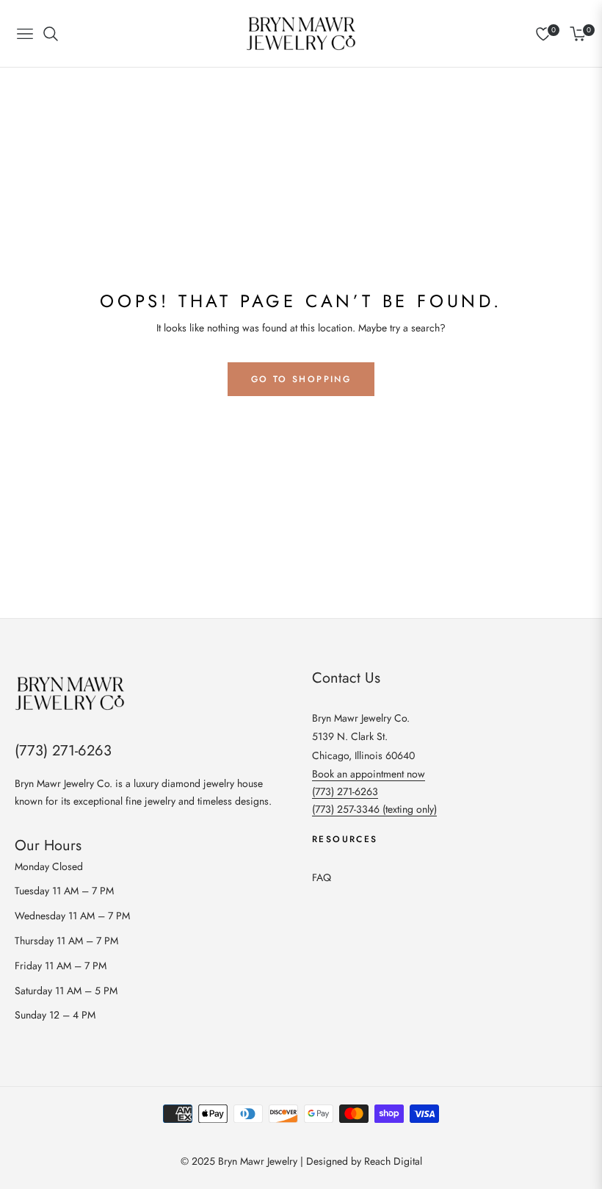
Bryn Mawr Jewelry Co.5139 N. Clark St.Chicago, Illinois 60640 (363, 736)
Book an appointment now (368, 773)
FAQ (321, 877)
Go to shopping (301, 379)
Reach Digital (393, 1161)
